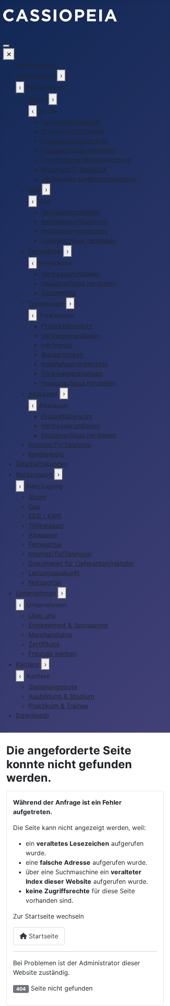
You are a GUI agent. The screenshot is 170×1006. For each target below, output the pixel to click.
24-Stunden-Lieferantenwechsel (89, 179)
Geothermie (58, 293)
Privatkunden (35, 76)
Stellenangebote (52, 687)
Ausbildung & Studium (61, 696)
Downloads (32, 715)
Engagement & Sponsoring (68, 625)
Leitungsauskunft (53, 573)
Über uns (41, 616)
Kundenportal (36, 65)
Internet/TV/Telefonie (59, 445)
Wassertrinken (62, 354)
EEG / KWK (44, 516)
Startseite (42, 936)
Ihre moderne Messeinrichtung (86, 160)
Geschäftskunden (42, 464)
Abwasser (43, 394)
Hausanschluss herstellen (78, 150)
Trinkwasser (46, 303)
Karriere (27, 664)
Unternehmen (36, 593)
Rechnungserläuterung (74, 221)
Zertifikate (44, 644)
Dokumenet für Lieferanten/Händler (81, 563)
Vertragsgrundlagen (70, 122)
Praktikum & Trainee (58, 706)
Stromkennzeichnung (72, 131)
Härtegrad (56, 345)
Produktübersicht (67, 326)
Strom (37, 99)
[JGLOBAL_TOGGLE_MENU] (6, 46)
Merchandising (50, 634)
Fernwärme (44, 251)
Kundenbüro (46, 454)
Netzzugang (34, 474)
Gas (34, 189)
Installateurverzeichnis (74, 141)
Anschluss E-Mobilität (73, 169)
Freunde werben (52, 653)
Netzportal (44, 582)
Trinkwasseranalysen (72, 373)
